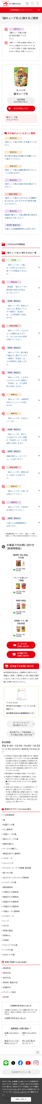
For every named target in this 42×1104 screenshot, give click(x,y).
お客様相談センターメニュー (21, 10)
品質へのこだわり (12, 1033)
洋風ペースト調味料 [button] (11, 911)
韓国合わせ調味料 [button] (11, 897)
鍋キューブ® (30, 534)
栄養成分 (7, 987)
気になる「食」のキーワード (28, 1042)
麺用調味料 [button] (8, 887)
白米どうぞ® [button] (9, 955)
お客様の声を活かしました (15, 1018)
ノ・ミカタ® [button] (8, 950)
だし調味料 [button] (8, 829)
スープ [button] (6, 921)
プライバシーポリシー (20, 1092)
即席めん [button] (7, 935)
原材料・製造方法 (10, 982)
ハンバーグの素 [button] (9, 882)
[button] (21, 824)
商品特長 (7, 968)
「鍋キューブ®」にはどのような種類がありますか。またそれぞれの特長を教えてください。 (21, 201)
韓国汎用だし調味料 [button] (11, 853)
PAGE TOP (37, 1052)
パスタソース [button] (8, 916)
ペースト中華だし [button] (10, 849)
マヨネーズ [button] (7, 858)
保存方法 (7, 978)
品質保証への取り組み (20, 1028)
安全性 (6, 997)
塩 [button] (4, 820)
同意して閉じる (21, 1099)
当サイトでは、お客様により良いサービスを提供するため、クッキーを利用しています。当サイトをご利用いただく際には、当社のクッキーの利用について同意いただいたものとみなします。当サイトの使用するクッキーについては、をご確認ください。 (20, 1088)
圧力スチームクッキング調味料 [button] (16, 878)
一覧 (21, 1072)
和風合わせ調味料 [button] (11, 902)
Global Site (27, 3)
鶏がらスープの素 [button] (10, 839)
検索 (32, 3)
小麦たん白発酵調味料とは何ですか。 (21, 229)
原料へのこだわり (29, 1033)
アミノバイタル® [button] (10, 945)
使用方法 (7, 973)
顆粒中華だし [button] (9, 844)
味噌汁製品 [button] (8, 931)
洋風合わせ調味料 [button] (11, 906)
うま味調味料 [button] (9, 815)
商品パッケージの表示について (12, 1042)
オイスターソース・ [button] (21, 868)
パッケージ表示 (9, 992)
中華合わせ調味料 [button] (11, 892)
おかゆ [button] (6, 926)
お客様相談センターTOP (14, 534)
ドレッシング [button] (8, 863)
